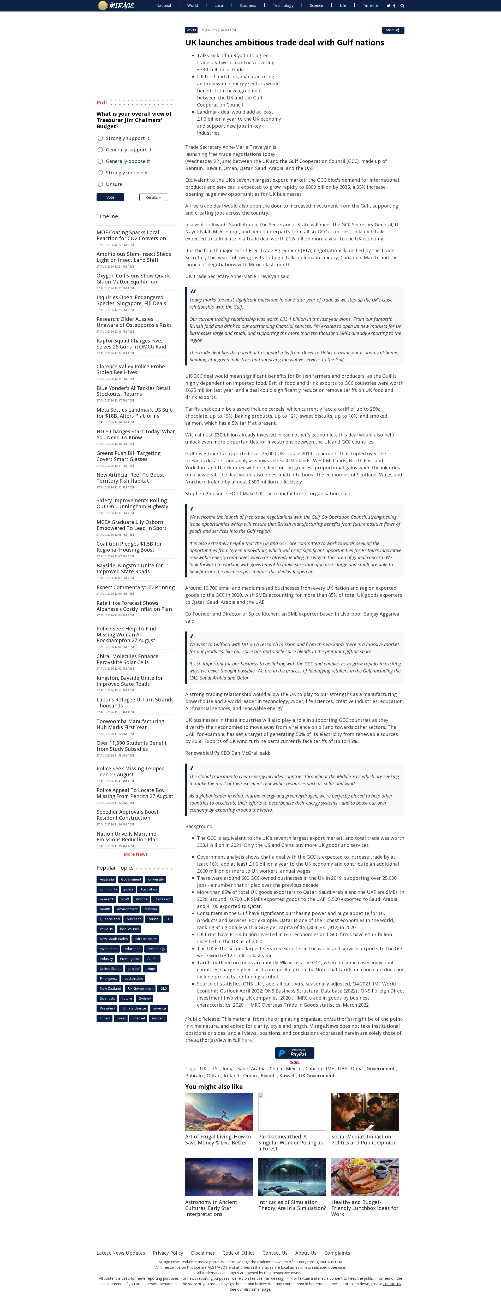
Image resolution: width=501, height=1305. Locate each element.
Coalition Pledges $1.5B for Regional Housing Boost (129, 546)
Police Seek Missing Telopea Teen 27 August (131, 771)
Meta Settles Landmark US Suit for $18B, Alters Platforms (134, 412)
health (105, 909)
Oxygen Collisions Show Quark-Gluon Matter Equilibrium (134, 278)
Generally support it (129, 149)
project (133, 968)
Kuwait (287, 1075)
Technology (283, 5)
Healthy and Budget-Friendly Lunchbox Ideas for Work (364, 1208)
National (163, 5)
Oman (250, 1075)
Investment (109, 948)
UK (203, 1068)
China (276, 1068)
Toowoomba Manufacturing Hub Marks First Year (130, 724)
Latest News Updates (121, 1253)
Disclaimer (203, 1253)
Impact (105, 1018)
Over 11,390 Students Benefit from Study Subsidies (132, 746)
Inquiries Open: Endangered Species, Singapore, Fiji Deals (131, 300)
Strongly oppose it (127, 172)
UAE (342, 1068)
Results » (153, 197)
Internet (139, 1018)
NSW (125, 899)
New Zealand (110, 988)
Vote (110, 197)
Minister (151, 909)
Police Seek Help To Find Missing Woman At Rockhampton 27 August (126, 634)
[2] (290, 1277)
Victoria (142, 899)
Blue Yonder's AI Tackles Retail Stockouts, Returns (133, 391)
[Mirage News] (118, 5)
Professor (163, 899)
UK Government (317, 1075)
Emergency (108, 978)
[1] (286, 1277)
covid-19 (106, 928)
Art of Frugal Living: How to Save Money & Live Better (218, 1139)
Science (316, 5)
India (228, 1068)
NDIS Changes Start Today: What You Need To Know (136, 434)
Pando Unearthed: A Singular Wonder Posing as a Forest (290, 1142)
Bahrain (194, 1075)
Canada (314, 1068)
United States (110, 968)
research (107, 899)
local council (129, 928)
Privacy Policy (168, 1253)
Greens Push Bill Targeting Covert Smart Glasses (128, 456)
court (121, 1018)
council (153, 919)
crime (150, 968)
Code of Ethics (239, 1253)
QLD (163, 988)
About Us (306, 1253)
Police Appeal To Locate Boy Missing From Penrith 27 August (135, 793)
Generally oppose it (128, 161)
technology (156, 948)
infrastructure (146, 938)
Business (248, 5)
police (129, 889)
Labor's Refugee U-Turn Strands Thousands (135, 702)
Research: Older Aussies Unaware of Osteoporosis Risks (134, 322)
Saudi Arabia (251, 1068)
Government (381, 1068)
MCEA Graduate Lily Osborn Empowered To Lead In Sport (131, 525)
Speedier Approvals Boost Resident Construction (128, 814)
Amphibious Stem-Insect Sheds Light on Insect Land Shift (134, 257)
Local (219, 5)
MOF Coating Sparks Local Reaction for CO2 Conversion (131, 235)
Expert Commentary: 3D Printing (136, 587)
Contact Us (275, 1253)
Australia (107, 879)
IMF (330, 1068)
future (127, 998)
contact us (392, 1283)
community (108, 889)
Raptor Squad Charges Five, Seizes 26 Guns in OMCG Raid (131, 343)
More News (136, 854)
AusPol (152, 958)
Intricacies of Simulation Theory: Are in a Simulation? (292, 1205)
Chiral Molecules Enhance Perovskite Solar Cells (127, 659)
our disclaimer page (253, 1289)
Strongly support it (128, 138)
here (247, 1040)
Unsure (114, 184)
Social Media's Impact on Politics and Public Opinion (364, 1139)
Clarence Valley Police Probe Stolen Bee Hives (131, 369)
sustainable (133, 978)
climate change (134, 1008)
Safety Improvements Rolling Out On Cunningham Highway (132, 503)
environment (127, 909)
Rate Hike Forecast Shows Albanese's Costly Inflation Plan (134, 606)
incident (158, 1018)
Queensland (110, 919)
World (192, 5)
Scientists (107, 998)
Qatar (213, 1075)
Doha (357, 1068)
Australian (149, 889)
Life (343, 5)
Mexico (294, 1068)
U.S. (214, 1068)
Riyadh (268, 1075)
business (134, 919)
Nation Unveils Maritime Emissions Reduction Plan (127, 836)
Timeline (370, 5)
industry (106, 958)
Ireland (231, 1075)
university (156, 879)
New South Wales (114, 938)
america (159, 1008)
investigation (130, 958)
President (107, 1008)
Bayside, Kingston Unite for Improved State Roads (130, 568)
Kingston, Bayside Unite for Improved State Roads (130, 681)
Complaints (337, 1253)
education (133, 948)
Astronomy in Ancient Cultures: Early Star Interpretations (211, 1208)
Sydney (145, 998)
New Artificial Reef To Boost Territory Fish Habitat (130, 477)
